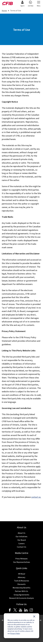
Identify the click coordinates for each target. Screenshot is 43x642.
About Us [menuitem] (21, 533)
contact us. (36, 497)
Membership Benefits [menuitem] (21, 587)
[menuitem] (22, 4)
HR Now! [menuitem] (21, 574)
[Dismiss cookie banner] (34, 617)
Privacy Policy (15, 633)
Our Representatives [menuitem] (21, 562)
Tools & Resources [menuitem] (21, 580)
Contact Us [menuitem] (21, 547)
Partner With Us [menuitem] (21, 591)
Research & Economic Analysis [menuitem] (21, 598)
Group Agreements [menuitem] (21, 594)
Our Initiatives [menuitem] (21, 536)
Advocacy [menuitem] (21, 577)
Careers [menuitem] (21, 543)
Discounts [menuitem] (21, 584)
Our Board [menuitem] (21, 540)
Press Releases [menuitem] (21, 558)
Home (4, 11)
